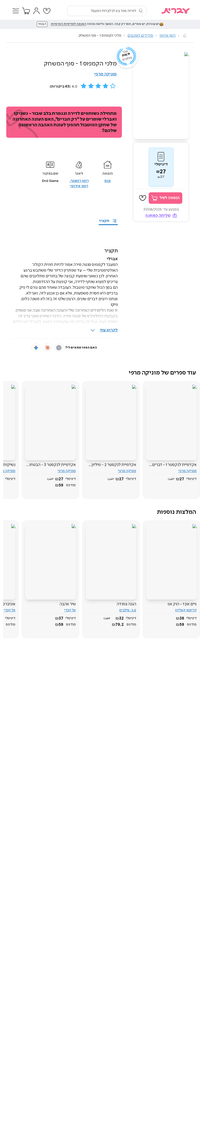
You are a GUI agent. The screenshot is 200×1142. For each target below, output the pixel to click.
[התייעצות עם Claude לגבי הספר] (47, 347)
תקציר (104, 221)
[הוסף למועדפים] (143, 198)
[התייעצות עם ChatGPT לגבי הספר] (58, 347)
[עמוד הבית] (185, 35)
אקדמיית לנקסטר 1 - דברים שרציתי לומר (174, 465)
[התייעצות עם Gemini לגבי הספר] (36, 347)
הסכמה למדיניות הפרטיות (68, 24)
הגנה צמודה (126, 604)
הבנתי (42, 24)
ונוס (107, 181)
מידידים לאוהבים (140, 36)
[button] (15, 11)
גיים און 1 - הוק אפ (182, 604)
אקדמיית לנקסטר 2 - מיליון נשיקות (114, 465)
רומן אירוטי (167, 36)
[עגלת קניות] (26, 11)
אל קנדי (70, 610)
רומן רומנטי (80, 181)
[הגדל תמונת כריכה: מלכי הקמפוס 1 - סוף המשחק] (161, 95)
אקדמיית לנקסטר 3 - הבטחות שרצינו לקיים (51, 465)
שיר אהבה (68, 604)
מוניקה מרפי (105, 74)
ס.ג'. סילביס (127, 610)
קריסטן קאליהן (186, 610)
